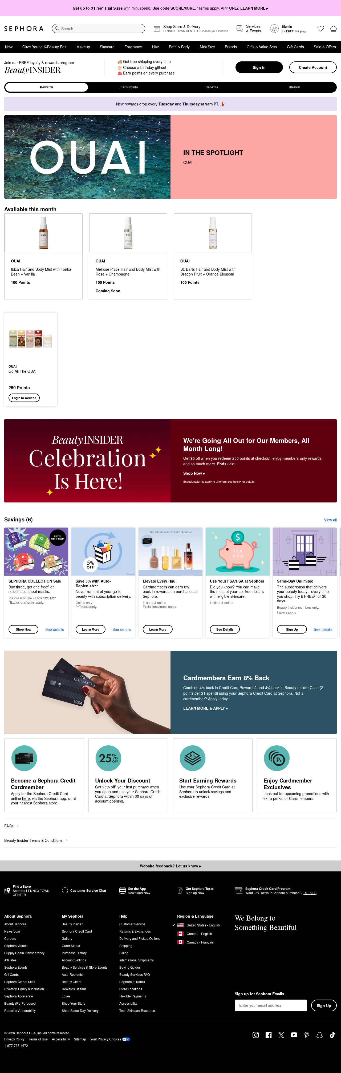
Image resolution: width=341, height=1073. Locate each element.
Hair (155, 46)
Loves (66, 996)
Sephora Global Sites (19, 981)
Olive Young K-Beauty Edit (44, 46)
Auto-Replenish (73, 974)
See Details (225, 629)
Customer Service (132, 924)
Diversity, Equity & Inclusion (24, 988)
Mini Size (207, 46)
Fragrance (133, 46)
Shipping (125, 945)
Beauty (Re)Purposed (20, 1003)
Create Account (313, 67)
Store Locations (130, 988)
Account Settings (74, 960)
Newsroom (12, 931)
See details (54, 629)
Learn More (90, 629)
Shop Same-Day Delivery (80, 1010)
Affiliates (10, 960)
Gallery (67, 938)
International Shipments (136, 960)
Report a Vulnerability (20, 1010)
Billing (123, 952)
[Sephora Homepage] (24, 29)
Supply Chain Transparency (24, 952)
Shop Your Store (74, 1003)
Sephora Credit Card (77, 931)
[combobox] (98, 28)
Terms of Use (38, 1039)
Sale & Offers (325, 46)
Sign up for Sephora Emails (259, 994)
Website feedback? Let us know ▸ (170, 865)
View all (330, 519)
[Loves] (320, 28)
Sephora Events (15, 967)
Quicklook (30, 357)
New (9, 46)
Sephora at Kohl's (132, 981)
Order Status (71, 945)
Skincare (107, 46)
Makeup (83, 46)
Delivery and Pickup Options (139, 938)
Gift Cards (295, 46)
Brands (231, 46)
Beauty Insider (72, 924)
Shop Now (23, 629)
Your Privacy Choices (105, 1039)
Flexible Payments (132, 996)
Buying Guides (130, 967)
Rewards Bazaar (74, 988)
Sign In (259, 67)
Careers (10, 938)
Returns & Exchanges (135, 931)
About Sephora (15, 924)
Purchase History (74, 952)
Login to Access (24, 397)
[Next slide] (330, 582)
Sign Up (292, 629)
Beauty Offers (71, 981)
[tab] (46, 87)
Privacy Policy (14, 1039)
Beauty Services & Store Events (84, 967)
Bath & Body (179, 46)
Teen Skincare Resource (137, 1010)
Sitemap (80, 1039)
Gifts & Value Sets (262, 46)
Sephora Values (15, 945)
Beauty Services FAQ (134, 974)
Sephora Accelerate (18, 996)
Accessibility (128, 1003)
